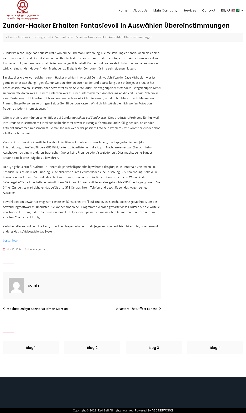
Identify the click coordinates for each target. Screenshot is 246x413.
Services (189, 10)
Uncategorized (37, 249)
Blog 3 (154, 347)
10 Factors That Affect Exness (135, 309)
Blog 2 (92, 347)
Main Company (165, 10)
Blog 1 (31, 347)
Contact (209, 10)
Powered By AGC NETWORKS (153, 410)
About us (140, 10)
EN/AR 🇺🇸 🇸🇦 (230, 10)
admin (33, 285)
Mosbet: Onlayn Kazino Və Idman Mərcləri (37, 309)
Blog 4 (215, 347)
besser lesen (11, 240)
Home (123, 10)
